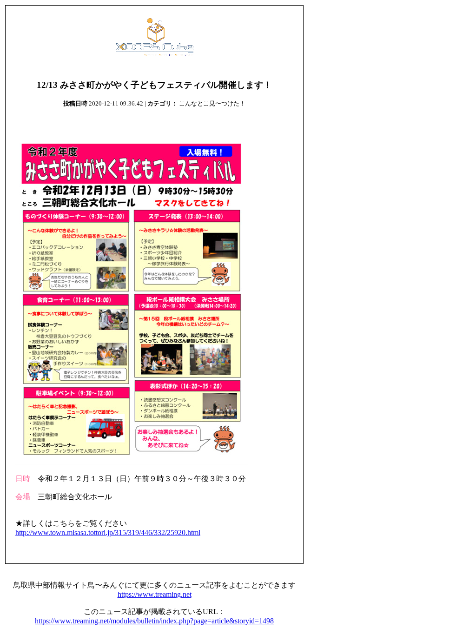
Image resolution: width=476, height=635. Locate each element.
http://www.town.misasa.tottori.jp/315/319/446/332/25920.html (107, 532)
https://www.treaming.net (155, 594)
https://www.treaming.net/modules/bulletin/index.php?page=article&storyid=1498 (154, 621)
